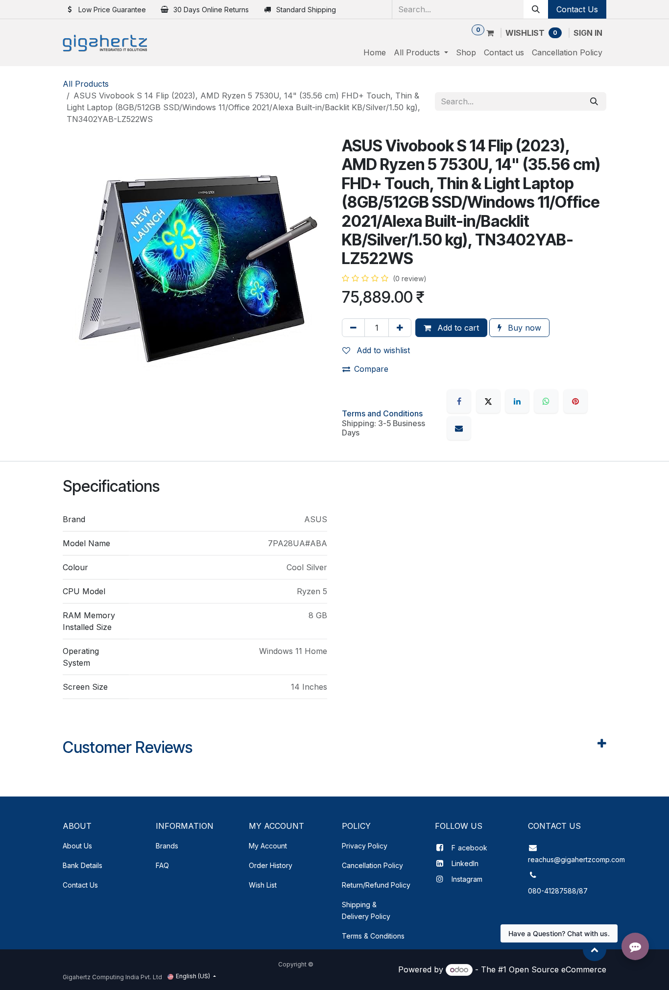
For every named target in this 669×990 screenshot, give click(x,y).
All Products (86, 84)
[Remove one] (353, 327)
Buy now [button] (523, 328)
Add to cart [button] (457, 328)
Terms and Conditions (382, 413)
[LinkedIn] (517, 401)
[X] (488, 401)
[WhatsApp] (546, 401)
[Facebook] (459, 401)
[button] (594, 949)
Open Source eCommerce (557, 969)
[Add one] (399, 327)
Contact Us (577, 9)
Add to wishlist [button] (382, 350)
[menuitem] (374, 52)
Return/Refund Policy (376, 885)
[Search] (536, 9)
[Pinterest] (575, 401)
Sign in (587, 33)
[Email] (459, 428)
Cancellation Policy (372, 865)
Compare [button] (371, 369)
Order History (270, 865)
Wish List (263, 885)
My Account (268, 846)
